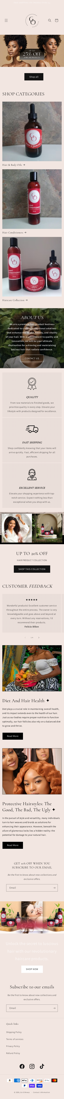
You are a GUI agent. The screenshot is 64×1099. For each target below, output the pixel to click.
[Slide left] (25, 637)
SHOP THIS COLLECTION (32, 569)
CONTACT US (32, 358)
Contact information (41, 1092)
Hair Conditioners (12, 232)
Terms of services (14, 1039)
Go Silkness (25, 1092)
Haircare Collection (13, 300)
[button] (6, 20)
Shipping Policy (14, 1032)
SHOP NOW (32, 969)
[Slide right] (38, 637)
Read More (12, 736)
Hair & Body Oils (12, 164)
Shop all (34, 76)
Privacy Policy (13, 1046)
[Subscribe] (54, 888)
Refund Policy (13, 1053)
